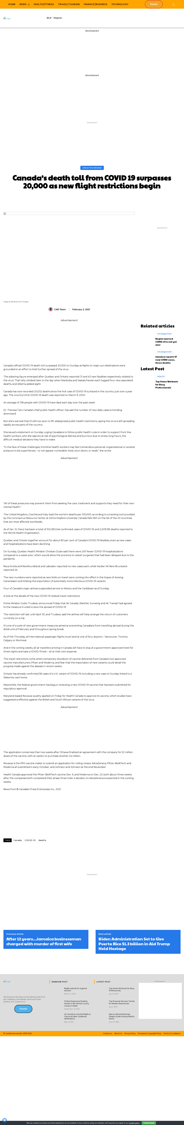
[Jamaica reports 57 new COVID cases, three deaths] (147, 357)
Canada (18, 840)
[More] (139, 198)
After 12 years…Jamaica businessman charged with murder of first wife (43, 941)
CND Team (60, 309)
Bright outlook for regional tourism (75, 989)
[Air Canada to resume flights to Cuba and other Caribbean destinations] (55, 1018)
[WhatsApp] (43, 850)
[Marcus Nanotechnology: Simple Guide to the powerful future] (100, 1018)
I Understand (148, 1123)
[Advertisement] (128, 18)
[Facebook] (24, 850)
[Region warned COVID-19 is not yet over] (147, 339)
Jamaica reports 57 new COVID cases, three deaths (166, 359)
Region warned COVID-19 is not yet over (166, 341)
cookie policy (134, 1123)
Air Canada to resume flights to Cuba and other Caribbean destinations (77, 1016)
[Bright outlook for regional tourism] (55, 992)
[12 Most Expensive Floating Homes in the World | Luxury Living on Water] (55, 1005)
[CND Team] (51, 309)
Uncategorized (92, 168)
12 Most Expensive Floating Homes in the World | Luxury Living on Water (76, 1003)
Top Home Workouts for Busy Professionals (121, 989)
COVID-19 (30, 840)
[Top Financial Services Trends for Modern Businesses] (100, 1005)
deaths (42, 840)
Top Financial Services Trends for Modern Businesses (122, 1002)
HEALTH (161, 376)
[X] (33, 850)
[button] (173, 4)
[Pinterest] (52, 850)
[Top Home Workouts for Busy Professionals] (147, 382)
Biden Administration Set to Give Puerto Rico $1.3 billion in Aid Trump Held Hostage (134, 943)
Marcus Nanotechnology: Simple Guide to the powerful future (121, 1016)
